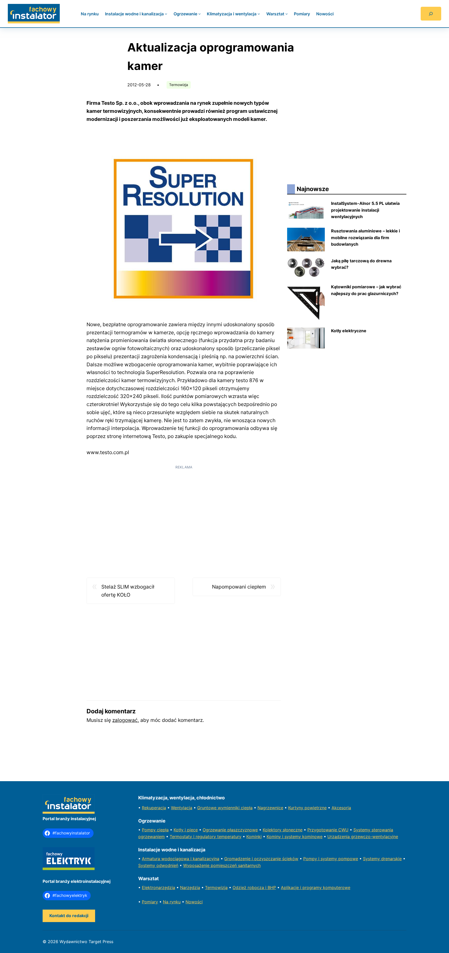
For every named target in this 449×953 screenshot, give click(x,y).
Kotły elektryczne (348, 330)
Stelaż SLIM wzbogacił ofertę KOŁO (127, 591)
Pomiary (150, 901)
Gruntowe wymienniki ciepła (225, 807)
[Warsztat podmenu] (286, 13)
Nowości (194, 901)
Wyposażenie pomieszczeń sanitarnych (222, 865)
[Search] (431, 14)
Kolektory (273, 829)
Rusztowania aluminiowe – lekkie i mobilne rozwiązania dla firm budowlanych (365, 237)
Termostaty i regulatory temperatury (205, 836)
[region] (183, 509)
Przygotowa (319, 829)
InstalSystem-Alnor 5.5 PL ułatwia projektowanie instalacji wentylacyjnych (365, 210)
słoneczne (292, 829)
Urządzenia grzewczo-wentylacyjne (362, 836)
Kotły (179, 829)
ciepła (163, 829)
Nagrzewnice (270, 807)
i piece (191, 829)
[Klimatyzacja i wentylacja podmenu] (258, 13)
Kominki (254, 836)
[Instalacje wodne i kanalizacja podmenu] (166, 13)
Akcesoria (341, 807)
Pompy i (312, 858)
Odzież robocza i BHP (254, 887)
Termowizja (178, 85)
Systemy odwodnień (158, 865)
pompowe (348, 858)
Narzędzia (190, 887)
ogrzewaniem (151, 836)
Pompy (149, 829)
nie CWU (339, 829)
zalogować (125, 720)
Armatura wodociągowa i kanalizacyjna (180, 858)
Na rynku (172, 901)
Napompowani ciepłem (239, 587)
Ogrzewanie (215, 829)
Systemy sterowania (373, 829)
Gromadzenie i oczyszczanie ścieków (261, 858)
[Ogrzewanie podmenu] (199, 13)
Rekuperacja (154, 807)
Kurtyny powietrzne (307, 807)
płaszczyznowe (242, 829)
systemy (329, 858)
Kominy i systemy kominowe (294, 836)
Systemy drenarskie (382, 858)
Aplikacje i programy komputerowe (315, 887)
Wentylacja (181, 807)
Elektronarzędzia (158, 887)
